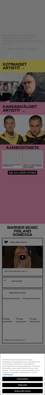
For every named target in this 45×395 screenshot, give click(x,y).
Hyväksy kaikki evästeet (22, 391)
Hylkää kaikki (22, 385)
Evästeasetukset (22, 379)
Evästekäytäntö (8, 374)
